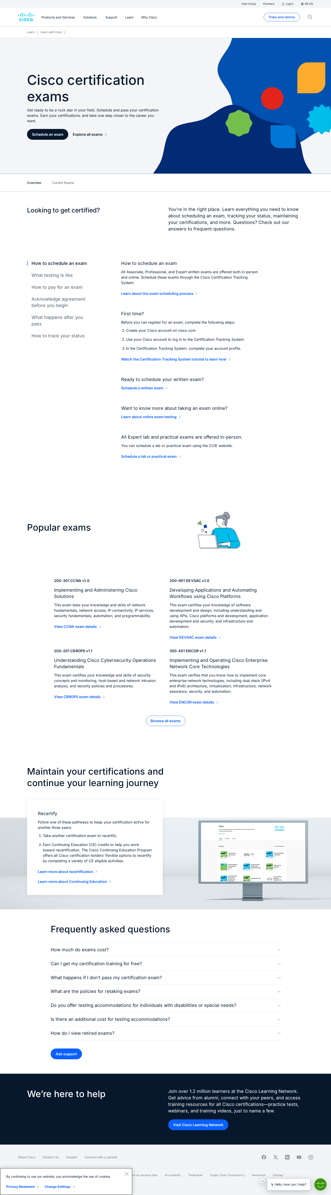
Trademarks (195, 1175)
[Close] (126, 1174)
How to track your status (58, 335)
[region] (66, 1181)
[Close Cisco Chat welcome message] (262, 1181)
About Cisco (26, 1157)
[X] (275, 1157)
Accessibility (173, 1175)
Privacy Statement (20, 1186)
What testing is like (52, 275)
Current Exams (63, 183)
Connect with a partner (100, 1157)
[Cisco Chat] (320, 1184)
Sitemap (278, 1175)
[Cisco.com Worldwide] (26, 17)
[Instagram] (310, 1157)
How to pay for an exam (57, 287)
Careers (71, 1157)
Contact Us (51, 1157)
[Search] (310, 17)
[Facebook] (264, 1157)
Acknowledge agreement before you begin (58, 302)
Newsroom (258, 1175)
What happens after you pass (57, 321)
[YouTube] (299, 1157)
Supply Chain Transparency (227, 1175)
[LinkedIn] (287, 1157)
